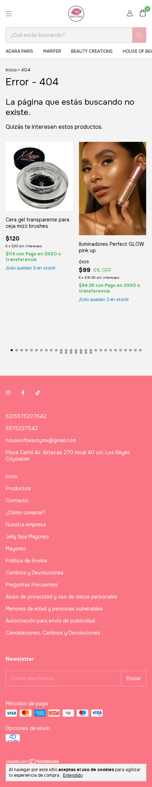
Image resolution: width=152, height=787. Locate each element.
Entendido (73, 775)
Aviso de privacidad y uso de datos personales (61, 597)
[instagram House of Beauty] (8, 393)
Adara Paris (19, 51)
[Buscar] (139, 35)
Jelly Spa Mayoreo (27, 536)
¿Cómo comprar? (26, 512)
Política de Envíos (26, 560)
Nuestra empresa (26, 524)
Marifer (52, 51)
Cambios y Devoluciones (35, 572)
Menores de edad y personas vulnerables (54, 609)
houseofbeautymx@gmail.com (41, 440)
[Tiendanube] (33, 763)
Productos (18, 488)
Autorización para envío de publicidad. (51, 621)
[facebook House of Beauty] (23, 393)
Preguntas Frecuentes (32, 584)
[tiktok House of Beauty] (37, 393)
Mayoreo (16, 548)
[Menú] (9, 14)
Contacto (17, 500)
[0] (142, 13)
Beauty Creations (92, 51)
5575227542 (22, 428)
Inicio (11, 70)
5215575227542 (26, 416)
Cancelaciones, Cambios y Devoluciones (53, 633)
